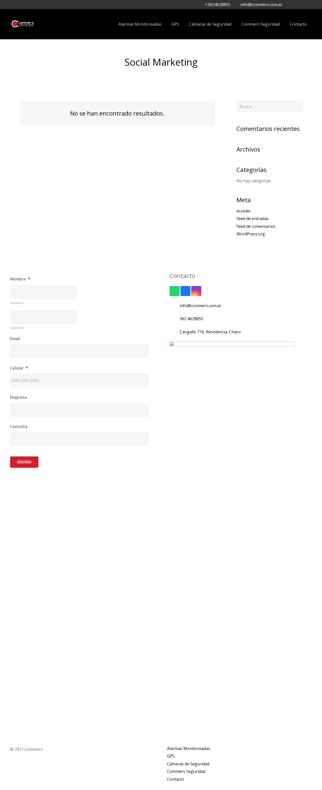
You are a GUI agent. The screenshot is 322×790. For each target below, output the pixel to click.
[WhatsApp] (308, 5)
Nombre (17, 303)
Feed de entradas (252, 218)
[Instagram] (300, 5)
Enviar (24, 462)
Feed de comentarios (255, 226)
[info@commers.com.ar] (175, 305)
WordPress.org (250, 234)
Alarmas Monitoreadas (188, 748)
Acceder (243, 211)
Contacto (175, 779)
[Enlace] (22, 24)
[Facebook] (292, 5)
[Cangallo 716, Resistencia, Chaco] (175, 331)
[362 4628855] (175, 318)
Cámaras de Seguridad (188, 764)
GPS (171, 756)
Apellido (17, 328)
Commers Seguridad (186, 771)
